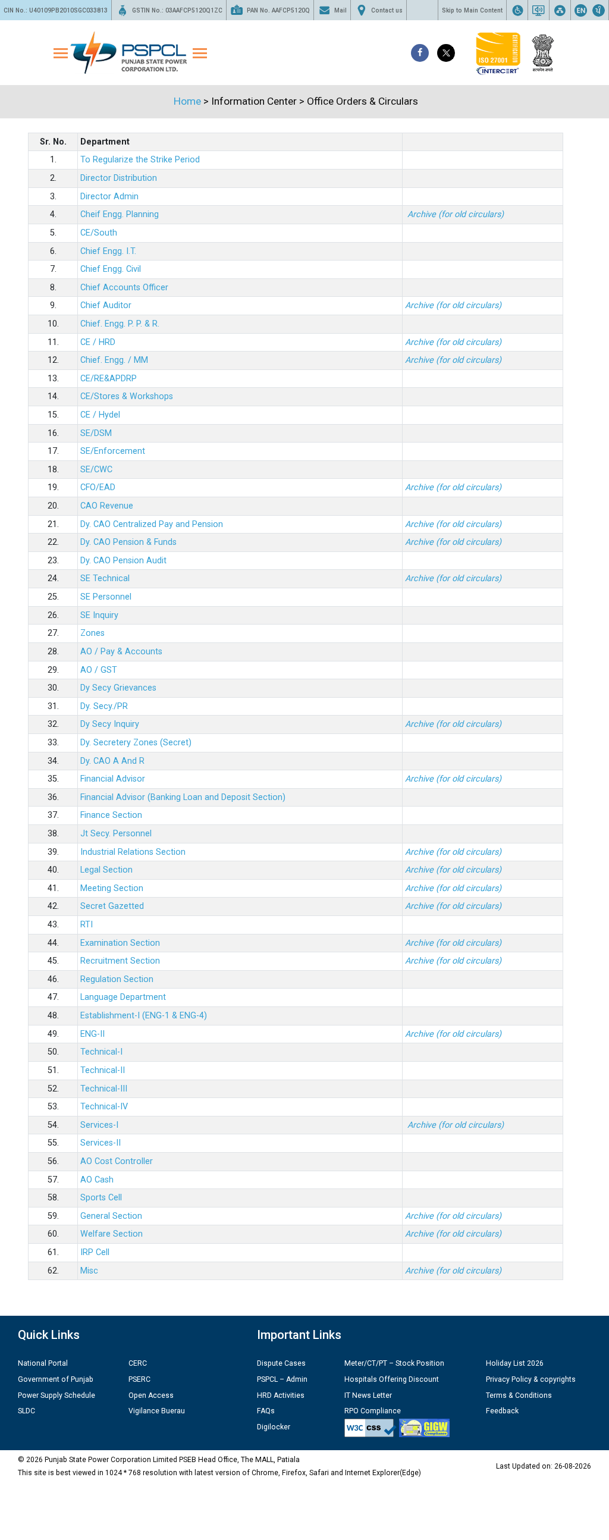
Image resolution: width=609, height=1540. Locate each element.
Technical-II (102, 1070)
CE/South (98, 233)
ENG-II (92, 1034)
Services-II (100, 1143)
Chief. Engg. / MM (114, 360)
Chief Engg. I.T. (108, 251)
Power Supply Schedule (56, 1395)
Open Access (151, 1395)
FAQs (266, 1411)
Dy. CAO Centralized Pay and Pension (151, 524)
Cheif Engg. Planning (119, 214)
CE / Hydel (100, 415)
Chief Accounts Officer (124, 288)
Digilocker (273, 1427)
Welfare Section (111, 1234)
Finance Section (111, 815)
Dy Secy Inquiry (109, 724)
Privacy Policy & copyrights (531, 1379)
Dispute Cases (281, 1363)
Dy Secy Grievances (118, 688)
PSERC (139, 1379)
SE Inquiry (99, 615)
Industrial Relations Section (133, 852)
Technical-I (101, 1052)
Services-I (99, 1125)
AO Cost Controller (116, 1161)
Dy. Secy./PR (104, 706)
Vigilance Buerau (156, 1411)
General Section (111, 1216)
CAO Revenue (106, 506)
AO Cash (97, 1180)
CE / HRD (97, 342)
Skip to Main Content (472, 10)
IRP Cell (94, 1252)
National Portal (43, 1363)
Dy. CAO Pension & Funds (128, 542)
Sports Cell (101, 1198)
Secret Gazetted (112, 906)
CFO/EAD (97, 487)
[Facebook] (420, 53)
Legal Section (106, 870)
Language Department (123, 997)
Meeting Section (111, 888)
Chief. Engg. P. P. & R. (119, 324)
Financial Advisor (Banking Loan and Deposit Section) (182, 797)
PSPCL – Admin (282, 1379)
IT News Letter (368, 1395)
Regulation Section (116, 979)
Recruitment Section (120, 961)
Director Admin (109, 197)
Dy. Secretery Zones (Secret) (136, 743)
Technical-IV (104, 1107)
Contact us (387, 10)
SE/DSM (96, 433)
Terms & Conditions (519, 1395)
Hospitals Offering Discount (391, 1379)
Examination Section (120, 943)
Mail (340, 10)
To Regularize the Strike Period (140, 160)
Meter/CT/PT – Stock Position (394, 1363)
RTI (86, 925)
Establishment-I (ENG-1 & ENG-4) (143, 1016)
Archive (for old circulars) (453, 524)
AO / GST (98, 670)
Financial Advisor (112, 779)
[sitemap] (560, 10)
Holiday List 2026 (515, 1363)
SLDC (26, 1411)
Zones (92, 633)
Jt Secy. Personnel (116, 834)
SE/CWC (96, 470)
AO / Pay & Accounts (121, 652)
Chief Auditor (105, 305)
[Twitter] (446, 53)
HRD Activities (280, 1395)
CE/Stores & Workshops (126, 396)
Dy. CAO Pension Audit (123, 561)
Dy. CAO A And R (112, 761)
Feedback (502, 1411)
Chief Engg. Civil (110, 269)
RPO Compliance (372, 1411)
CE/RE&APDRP (108, 379)
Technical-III (103, 1089)
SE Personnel (105, 597)
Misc (89, 1271)
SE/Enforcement (112, 451)
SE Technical (105, 578)
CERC (137, 1363)
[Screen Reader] (538, 10)
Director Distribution (118, 178)
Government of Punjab (55, 1379)
